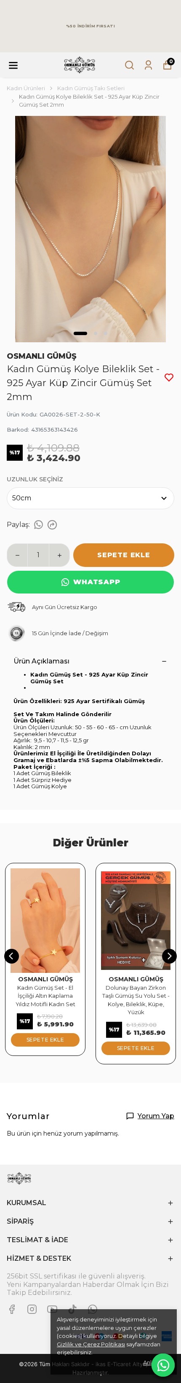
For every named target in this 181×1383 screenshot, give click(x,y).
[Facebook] (12, 1309)
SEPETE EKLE (123, 555)
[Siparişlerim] (148, 65)
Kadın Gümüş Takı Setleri (91, 88)
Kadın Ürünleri (26, 88)
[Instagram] (32, 1309)
